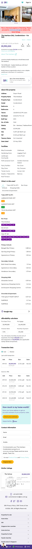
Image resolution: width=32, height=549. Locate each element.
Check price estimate (10, 417)
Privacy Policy (24, 457)
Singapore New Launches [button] (8, 526)
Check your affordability (8, 51)
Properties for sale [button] (6, 515)
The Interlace (17, 96)
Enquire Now (7, 462)
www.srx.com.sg (15, 30)
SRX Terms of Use (22, 505)
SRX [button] (2, 522)
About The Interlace (7, 54)
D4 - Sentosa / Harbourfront (22, 125)
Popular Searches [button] (6, 538)
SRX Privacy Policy (10, 505)
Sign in (28, 2)
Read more (4, 74)
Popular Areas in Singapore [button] (8, 541)
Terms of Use (13, 457)
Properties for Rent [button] (6, 534)
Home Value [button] (4, 518)
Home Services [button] (5, 530)
